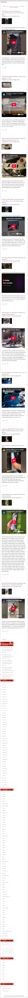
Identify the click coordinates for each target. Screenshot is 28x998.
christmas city (4, 812)
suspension (4, 917)
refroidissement (4, 894)
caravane (3, 808)
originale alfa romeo (5, 882)
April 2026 (4, 689)
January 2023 (4, 750)
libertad (3, 854)
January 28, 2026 (9, 375)
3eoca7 (3, 976)
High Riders (4, 2)
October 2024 (4, 726)
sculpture (3, 901)
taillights (3, 921)
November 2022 (4, 754)
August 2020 (4, 787)
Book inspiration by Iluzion (19, 996)
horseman (3, 838)
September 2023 (4, 743)
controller (3, 822)
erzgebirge (4, 829)
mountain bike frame (5, 875)
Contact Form (9, 6)
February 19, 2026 (9, 315)
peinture (3, 884)
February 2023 (4, 747)
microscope (4, 868)
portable (3, 889)
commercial (4, 815)
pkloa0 (3, 974)
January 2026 (4, 696)
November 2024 (4, 724)
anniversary (4, 796)
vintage (3, 928)
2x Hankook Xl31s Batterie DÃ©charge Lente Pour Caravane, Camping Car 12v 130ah (7, 656)
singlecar (3, 905)
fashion (3, 831)
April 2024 (4, 733)
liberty (3, 856)
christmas (3, 810)
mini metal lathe (4, 870)
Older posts (4, 639)
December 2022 (4, 752)
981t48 (3, 965)
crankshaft (4, 824)
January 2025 (4, 719)
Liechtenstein (20, 566)
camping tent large (5, 805)
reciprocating (4, 891)
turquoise (3, 924)
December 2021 (4, 773)
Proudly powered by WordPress (9, 996)
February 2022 (4, 768)
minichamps (4, 873)
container (3, 819)
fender (3, 833)
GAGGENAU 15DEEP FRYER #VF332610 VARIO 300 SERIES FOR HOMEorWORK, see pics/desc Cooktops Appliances (13, 431)
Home (4, 6)
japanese (3, 845)
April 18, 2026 (9, 204)
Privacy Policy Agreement (19, 6)
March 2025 (4, 715)
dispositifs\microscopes (17, 417)
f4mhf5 (3, 967)
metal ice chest (4, 866)
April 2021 (4, 777)
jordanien (3, 849)
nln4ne (3, 981)
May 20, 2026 (9, 141)
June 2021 (4, 775)
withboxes (4, 938)
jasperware (4, 847)
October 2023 (4, 740)
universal (3, 926)
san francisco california (6, 896)
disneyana (3, 826)
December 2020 (4, 782)
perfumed (3, 887)
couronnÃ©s (14, 299)
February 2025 (4, 717)
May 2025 (4, 710)
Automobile (8, 245)
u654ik (3, 963)
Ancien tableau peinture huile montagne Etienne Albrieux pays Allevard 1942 (7, 676)
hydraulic (3, 840)
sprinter (3, 912)
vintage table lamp (5, 935)
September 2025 (4, 703)
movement (4, 877)
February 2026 (4, 694)
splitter (3, 910)
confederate (4, 817)
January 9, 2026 (9, 434)
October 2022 (4, 757)
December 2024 (4, 722)
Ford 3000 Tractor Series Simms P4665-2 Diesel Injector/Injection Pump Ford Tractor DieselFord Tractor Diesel (13, 13)
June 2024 (4, 729)
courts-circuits (6, 126)
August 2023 (4, 745)
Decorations (17, 623)
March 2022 (4, 766)
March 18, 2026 (9, 260)
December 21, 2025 (10, 497)
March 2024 (4, 736)
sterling (3, 914)
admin (18, 16)
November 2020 (4, 784)
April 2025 (4, 712)
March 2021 (4, 780)
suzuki (3, 919)
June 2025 (4, 708)
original (3, 880)
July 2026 (3, 682)
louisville (3, 859)
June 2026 (4, 685)
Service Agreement (14, 7)
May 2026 (4, 687)
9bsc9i (3, 972)
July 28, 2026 (8, 16)
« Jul (3, 956)
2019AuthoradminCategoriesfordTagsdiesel (18, 58)
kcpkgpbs (3, 852)
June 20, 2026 (9, 79)
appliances (4, 801)
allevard (3, 794)
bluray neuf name (5, 803)
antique (3, 798)
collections (22, 182)
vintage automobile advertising (7, 931)
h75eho (3, 979)
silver (3, 903)
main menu (4, 863)
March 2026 (4, 692)
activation (3, 791)
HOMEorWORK (10, 482)
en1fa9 (3, 960)
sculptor (3, 898)
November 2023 (4, 738)
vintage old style (4, 933)
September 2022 (4, 759)
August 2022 (4, 761)
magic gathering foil (5, 861)
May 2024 (4, 731)
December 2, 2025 (9, 586)
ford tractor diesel (5, 836)
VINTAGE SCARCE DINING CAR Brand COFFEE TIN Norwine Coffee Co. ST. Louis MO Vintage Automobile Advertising (13, 201)
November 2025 (4, 701)
